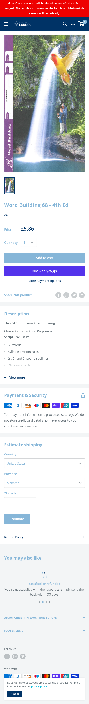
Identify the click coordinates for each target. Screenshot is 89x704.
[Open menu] (6, 24)
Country (10, 454)
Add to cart (44, 258)
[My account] (73, 24)
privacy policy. (39, 686)
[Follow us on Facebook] (7, 656)
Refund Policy (14, 537)
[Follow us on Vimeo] (23, 656)
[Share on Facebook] (58, 295)
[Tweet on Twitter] (74, 295)
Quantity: (11, 242)
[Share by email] (82, 295)
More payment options (44, 281)
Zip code (10, 493)
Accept (15, 694)
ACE (7, 215)
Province (10, 474)
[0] (81, 23)
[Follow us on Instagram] (15, 656)
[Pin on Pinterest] (66, 295)
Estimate (17, 519)
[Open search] (65, 24)
